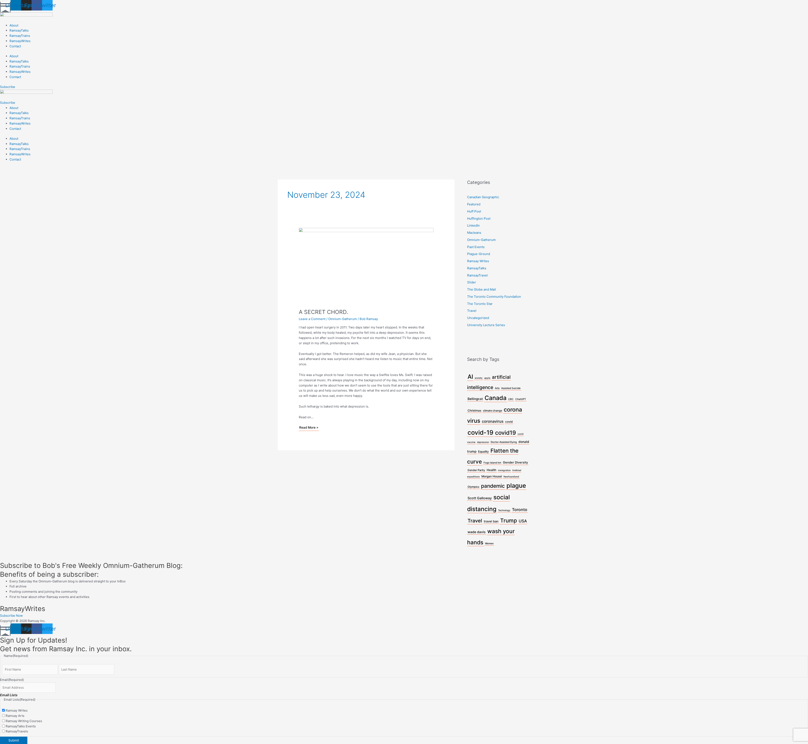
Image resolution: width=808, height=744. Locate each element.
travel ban (491, 521)
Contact (15, 46)
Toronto (519, 509)
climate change (492, 410)
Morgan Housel (491, 476)
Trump (508, 520)
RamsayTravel (477, 275)
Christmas (474, 410)
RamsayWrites (20, 41)
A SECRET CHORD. (323, 312)
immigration (504, 470)
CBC (511, 399)
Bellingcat (475, 399)
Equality (483, 451)
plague (516, 485)
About (13, 25)
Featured (473, 204)
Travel (471, 311)
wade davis (477, 532)
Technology (504, 510)
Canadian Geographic (483, 197)
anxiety (478, 378)
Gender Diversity (515, 462)
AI (470, 376)
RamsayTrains (19, 36)
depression (483, 442)
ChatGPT (520, 399)
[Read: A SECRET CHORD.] (366, 265)
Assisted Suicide (511, 388)
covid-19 (480, 432)
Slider (471, 282)
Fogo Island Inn (492, 462)
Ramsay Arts (15, 716)
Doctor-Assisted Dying (504, 442)
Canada (495, 397)
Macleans (474, 233)
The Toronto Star (480, 304)
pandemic (493, 486)
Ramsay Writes (478, 261)
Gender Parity (476, 470)
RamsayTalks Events (21, 726)
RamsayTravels (17, 731)
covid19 (505, 432)
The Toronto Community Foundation (494, 297)
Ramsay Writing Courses (24, 721)
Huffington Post (478, 219)
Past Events (476, 247)
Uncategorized (478, 318)
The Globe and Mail (481, 289)
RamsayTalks (19, 30)
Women (489, 543)
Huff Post (474, 211)
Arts (497, 388)
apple (487, 378)
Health (491, 470)
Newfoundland (511, 476)
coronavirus (493, 421)
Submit (13, 740)
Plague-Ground (478, 254)
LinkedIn (473, 225)
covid (509, 421)
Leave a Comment (312, 319)
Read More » (308, 427)
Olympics (473, 486)
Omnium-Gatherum (342, 319)
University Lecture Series (486, 325)
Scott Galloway (480, 498)
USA (523, 521)
